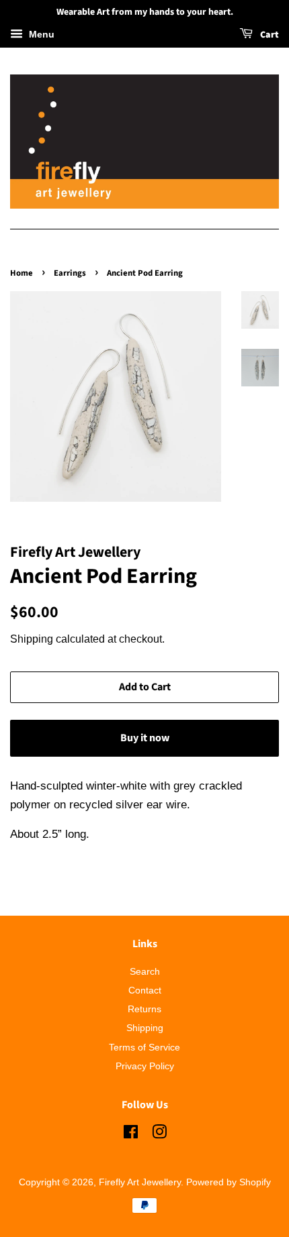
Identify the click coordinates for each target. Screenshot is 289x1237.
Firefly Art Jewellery (140, 1182)
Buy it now (144, 738)
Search (145, 971)
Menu (40, 34)
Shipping (31, 639)
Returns (144, 1009)
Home (21, 273)
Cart (268, 35)
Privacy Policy (145, 1066)
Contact (144, 990)
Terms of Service (144, 1047)
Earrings (70, 273)
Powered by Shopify (228, 1182)
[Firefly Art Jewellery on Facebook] (130, 1134)
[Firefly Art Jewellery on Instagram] (159, 1134)
